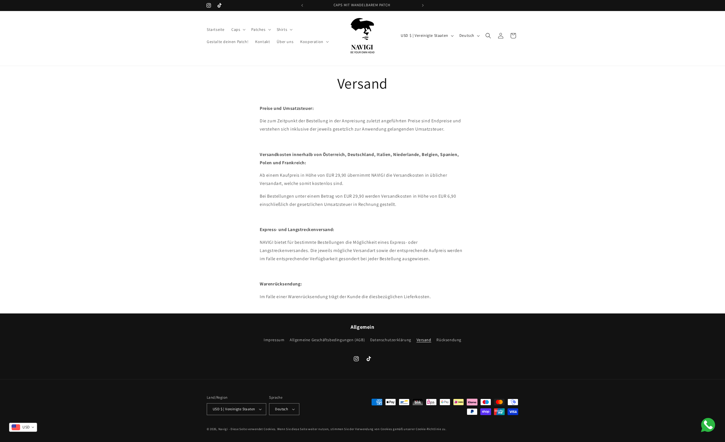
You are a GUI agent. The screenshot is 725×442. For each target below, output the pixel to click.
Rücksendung (448, 339)
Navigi (223, 429)
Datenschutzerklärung (390, 339)
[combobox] (23, 427)
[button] (238, 29)
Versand (424, 339)
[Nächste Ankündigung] (423, 5)
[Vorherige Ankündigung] (302, 5)
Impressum (274, 340)
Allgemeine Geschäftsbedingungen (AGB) (327, 339)
